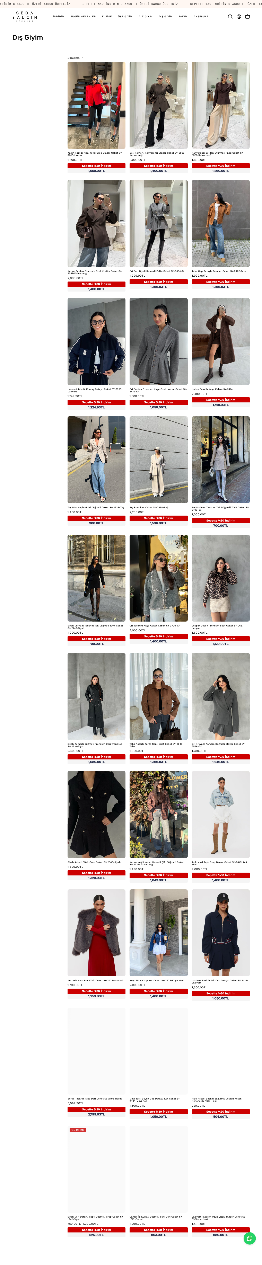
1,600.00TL (213, 638)
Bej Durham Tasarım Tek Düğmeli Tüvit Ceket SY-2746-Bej (221, 508)
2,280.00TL (151, 518)
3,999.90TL (89, 1109)
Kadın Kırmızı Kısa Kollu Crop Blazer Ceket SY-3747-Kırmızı (95, 154)
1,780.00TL (213, 756)
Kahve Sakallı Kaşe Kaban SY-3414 (212, 389)
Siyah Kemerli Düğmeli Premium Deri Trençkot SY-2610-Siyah (95, 745)
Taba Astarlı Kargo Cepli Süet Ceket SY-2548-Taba (157, 745)
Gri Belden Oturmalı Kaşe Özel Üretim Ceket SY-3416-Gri (158, 390)
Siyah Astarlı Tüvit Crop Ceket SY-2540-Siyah (94, 862)
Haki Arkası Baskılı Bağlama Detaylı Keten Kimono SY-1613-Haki (217, 1100)
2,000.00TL (151, 165)
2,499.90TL (213, 399)
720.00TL (213, 1111)
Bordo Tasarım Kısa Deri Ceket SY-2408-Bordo (95, 1099)
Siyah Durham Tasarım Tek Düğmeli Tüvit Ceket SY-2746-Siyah (95, 627)
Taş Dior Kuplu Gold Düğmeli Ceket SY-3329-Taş (96, 507)
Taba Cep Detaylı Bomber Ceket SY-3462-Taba (219, 271)
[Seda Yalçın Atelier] (24, 16)
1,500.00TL (89, 165)
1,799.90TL (89, 990)
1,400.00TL (89, 518)
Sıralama (74, 57)
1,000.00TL (213, 520)
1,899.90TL (89, 872)
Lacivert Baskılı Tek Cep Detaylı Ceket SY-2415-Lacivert (220, 981)
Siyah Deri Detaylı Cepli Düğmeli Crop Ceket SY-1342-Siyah (96, 1218)
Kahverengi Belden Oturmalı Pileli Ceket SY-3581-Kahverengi (218, 154)
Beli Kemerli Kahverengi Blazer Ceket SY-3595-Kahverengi (158, 154)
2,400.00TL (89, 756)
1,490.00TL (151, 875)
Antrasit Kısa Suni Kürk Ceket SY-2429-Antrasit (96, 980)
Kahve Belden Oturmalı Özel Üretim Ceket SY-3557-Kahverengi (95, 272)
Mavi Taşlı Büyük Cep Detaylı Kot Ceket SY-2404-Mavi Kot (155, 1100)
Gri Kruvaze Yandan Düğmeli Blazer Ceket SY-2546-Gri (219, 745)
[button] (125, 16)
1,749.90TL (89, 402)
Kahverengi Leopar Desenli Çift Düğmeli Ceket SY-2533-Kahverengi (157, 863)
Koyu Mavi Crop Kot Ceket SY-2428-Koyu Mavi (157, 980)
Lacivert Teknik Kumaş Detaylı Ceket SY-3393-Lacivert (95, 390)
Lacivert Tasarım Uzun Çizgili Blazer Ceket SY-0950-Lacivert (219, 1218)
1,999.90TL (151, 281)
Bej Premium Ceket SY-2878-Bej (149, 507)
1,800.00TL (213, 165)
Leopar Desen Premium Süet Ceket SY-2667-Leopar (218, 627)
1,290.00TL (151, 1229)
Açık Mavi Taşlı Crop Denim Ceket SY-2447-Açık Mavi (219, 863)
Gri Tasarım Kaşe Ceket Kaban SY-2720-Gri (155, 626)
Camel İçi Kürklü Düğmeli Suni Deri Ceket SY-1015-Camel (156, 1218)
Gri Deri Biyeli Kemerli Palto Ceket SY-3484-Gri (157, 271)
